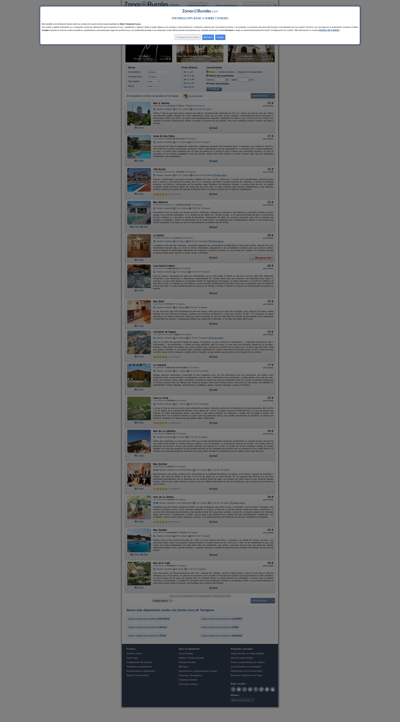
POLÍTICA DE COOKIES (329, 30)
